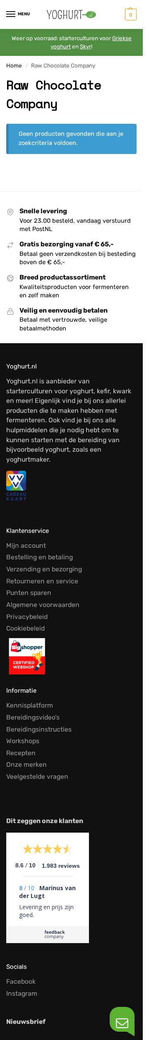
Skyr (85, 46)
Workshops (22, 741)
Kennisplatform (29, 705)
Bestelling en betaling (39, 557)
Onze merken (26, 764)
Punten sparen (28, 593)
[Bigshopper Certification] (71, 656)
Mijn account (26, 545)
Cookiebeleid (25, 628)
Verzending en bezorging (44, 569)
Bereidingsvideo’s (33, 717)
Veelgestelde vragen (37, 776)
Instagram (21, 993)
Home (14, 65)
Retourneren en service (42, 581)
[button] (130, 14)
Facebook (21, 981)
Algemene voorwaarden (42, 605)
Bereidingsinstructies (39, 729)
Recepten (21, 753)
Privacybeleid (27, 617)
